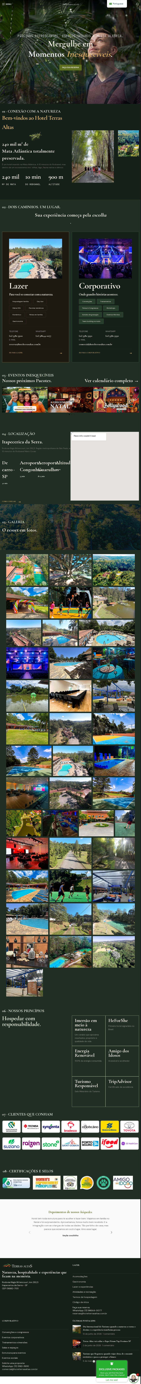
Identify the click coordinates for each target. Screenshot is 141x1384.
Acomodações (79, 1269)
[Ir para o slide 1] (68, 102)
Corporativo (98, 285)
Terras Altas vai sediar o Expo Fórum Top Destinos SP (106, 1333)
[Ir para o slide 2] (71, 102)
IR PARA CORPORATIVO (88, 353)
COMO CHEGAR (8, 501)
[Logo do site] (69, 4)
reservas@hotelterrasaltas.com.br (89, 1306)
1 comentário (108, 1326)
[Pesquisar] (135, 4)
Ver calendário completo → (110, 380)
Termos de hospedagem (84, 1289)
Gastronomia (78, 1274)
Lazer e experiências (82, 1279)
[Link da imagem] (92, 156)
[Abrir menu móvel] (7, 4)
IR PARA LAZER (15, 353)
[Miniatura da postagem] (76, 1323)
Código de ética (80, 1294)
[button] (19, 301)
